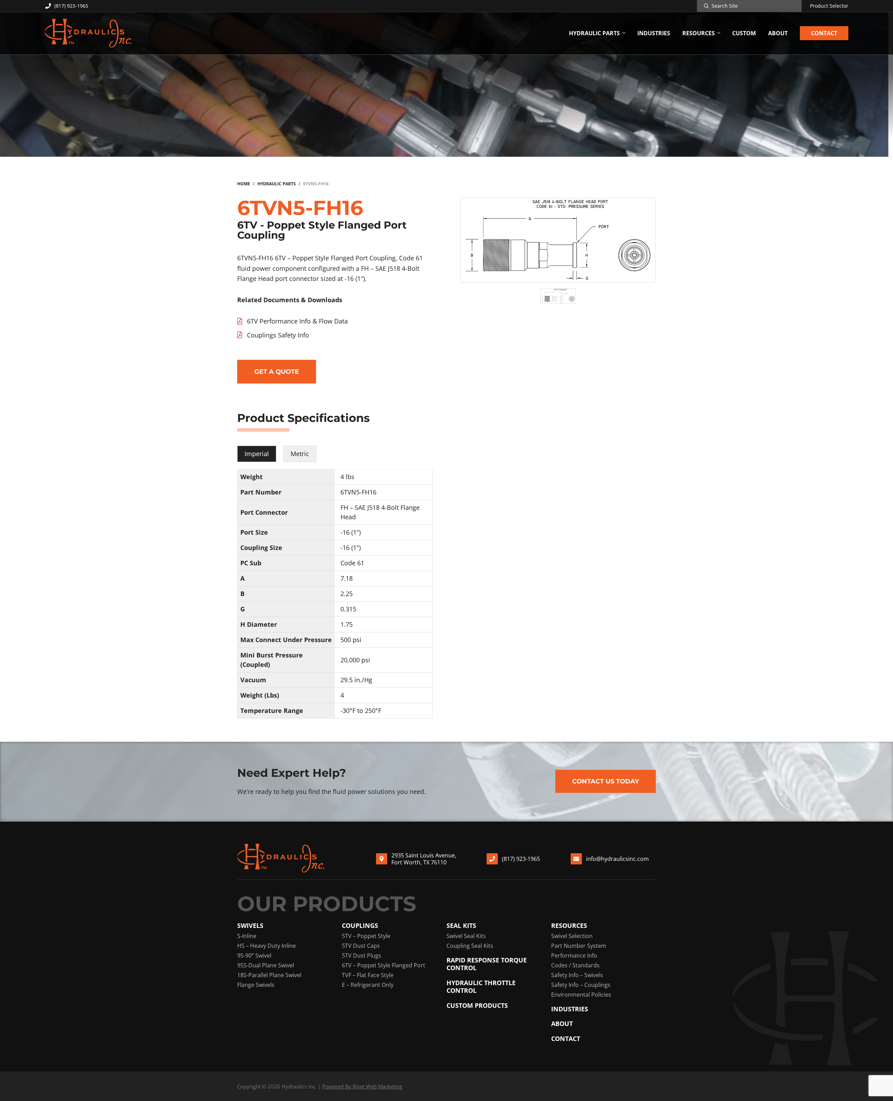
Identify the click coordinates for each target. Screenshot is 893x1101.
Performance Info (574, 955)
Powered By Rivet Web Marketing (362, 1086)
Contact (565, 1039)
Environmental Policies (581, 994)
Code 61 (352, 563)
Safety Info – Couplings (580, 984)
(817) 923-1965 (71, 5)
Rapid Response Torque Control (486, 964)
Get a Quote (276, 371)
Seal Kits (461, 926)
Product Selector (829, 6)
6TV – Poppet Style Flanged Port (383, 965)
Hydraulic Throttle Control (481, 987)
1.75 (346, 624)
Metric (300, 453)
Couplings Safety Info (278, 335)
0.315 (348, 609)
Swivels (250, 926)
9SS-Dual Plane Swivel (265, 965)
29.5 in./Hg (356, 680)
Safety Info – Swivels (577, 975)
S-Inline (246, 935)
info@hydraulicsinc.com (617, 858)
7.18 (346, 578)
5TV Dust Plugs (361, 955)
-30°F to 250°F (360, 710)
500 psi (350, 639)
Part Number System (578, 945)
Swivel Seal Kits (466, 935)
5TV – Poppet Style (366, 935)
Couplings (360, 926)
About (562, 1024)
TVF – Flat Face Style (367, 975)
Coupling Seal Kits (469, 945)
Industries (569, 1009)
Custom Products (477, 1006)
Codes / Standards (575, 965)
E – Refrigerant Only (367, 984)
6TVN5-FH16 (358, 492)
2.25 (346, 593)
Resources (569, 926)
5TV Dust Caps (361, 945)
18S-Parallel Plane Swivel (269, 975)
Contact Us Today (605, 781)
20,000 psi (355, 660)
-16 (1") (350, 532)
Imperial (257, 453)
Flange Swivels (256, 984)
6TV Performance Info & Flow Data (297, 321)
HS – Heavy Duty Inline (266, 945)
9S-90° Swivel (254, 955)
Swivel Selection (572, 935)
